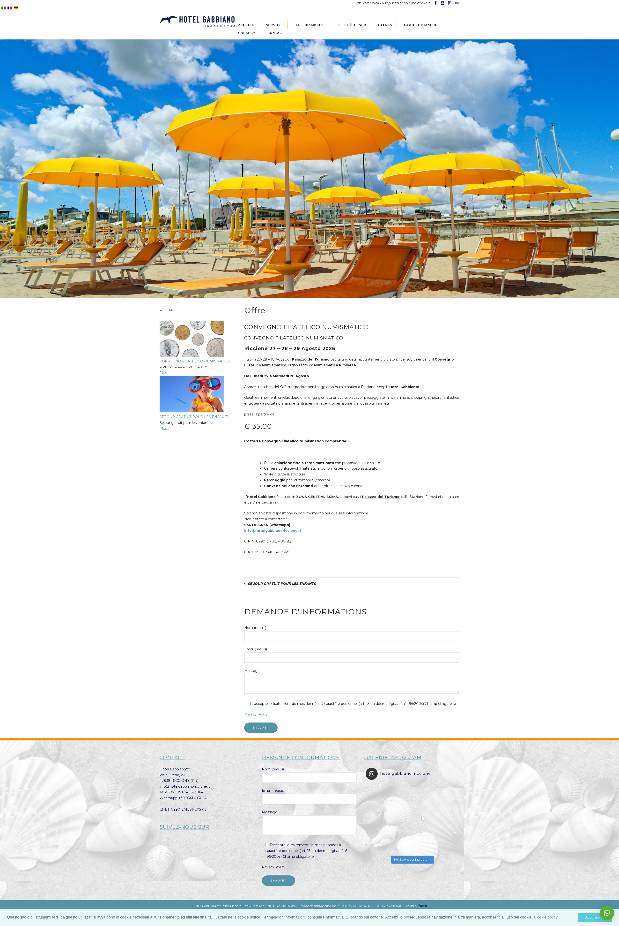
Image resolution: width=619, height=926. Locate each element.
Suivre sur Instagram (415, 859)
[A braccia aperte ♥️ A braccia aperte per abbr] (423, 795)
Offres (385, 25)
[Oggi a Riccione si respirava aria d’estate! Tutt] (377, 818)
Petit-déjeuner (350, 25)
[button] (7, 169)
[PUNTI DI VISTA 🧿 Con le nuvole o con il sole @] (446, 841)
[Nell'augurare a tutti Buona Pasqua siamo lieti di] (423, 841)
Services (275, 25)
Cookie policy (546, 917)
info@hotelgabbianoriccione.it (272, 530)
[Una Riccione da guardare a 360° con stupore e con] (400, 818)
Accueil (246, 25)
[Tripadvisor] (425, 906)
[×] (607, 913)
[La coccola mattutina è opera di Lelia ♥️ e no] (446, 795)
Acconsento (595, 917)
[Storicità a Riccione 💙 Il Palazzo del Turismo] (377, 841)
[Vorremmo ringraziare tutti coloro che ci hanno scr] (400, 841)
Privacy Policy (256, 714)
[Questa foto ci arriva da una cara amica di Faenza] (377, 795)
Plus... (164, 373)
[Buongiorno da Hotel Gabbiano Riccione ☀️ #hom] (423, 818)
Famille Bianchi (420, 25)
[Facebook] (419, 906)
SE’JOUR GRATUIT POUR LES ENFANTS (282, 583)
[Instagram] (421, 906)
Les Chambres (309, 25)
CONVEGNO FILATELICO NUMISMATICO (195, 361)
